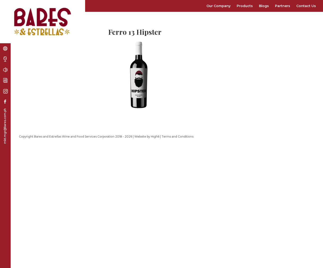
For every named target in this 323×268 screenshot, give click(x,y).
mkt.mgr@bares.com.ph (5, 126)
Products (245, 6)
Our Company (218, 6)
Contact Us (306, 6)
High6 (155, 136)
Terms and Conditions (177, 136)
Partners (282, 6)
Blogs (264, 6)
